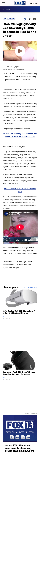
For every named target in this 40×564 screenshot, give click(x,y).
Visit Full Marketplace (30, 287)
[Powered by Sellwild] (34, 413)
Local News (9, 19)
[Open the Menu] (4, 3)
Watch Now (34, 3)
